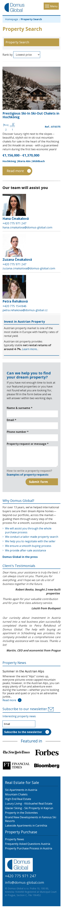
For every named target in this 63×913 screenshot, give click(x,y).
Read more (15, 171)
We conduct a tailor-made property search (31, 537)
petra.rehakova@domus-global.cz (25, 310)
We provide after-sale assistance (25, 550)
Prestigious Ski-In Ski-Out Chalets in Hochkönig (31, 115)
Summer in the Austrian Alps (23, 671)
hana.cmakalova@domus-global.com (27, 227)
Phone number (18, 432)
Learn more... (30, 349)
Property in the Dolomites (21, 813)
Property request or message (28, 444)
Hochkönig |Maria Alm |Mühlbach (24, 161)
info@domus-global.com (24, 882)
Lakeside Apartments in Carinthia (26, 825)
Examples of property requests (27, 474)
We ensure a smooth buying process (28, 546)
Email (11, 420)
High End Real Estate (18, 799)
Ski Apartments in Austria (21, 790)
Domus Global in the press (20, 557)
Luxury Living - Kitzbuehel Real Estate (28, 803)
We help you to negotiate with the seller (30, 541)
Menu (53, 6)
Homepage (11, 19)
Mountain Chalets (16, 794)
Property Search (17, 42)
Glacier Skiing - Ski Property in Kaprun (29, 808)
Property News (14, 662)
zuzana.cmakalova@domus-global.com (29, 268)
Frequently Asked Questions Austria (27, 844)
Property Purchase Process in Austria (28, 848)
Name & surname (19, 408)
